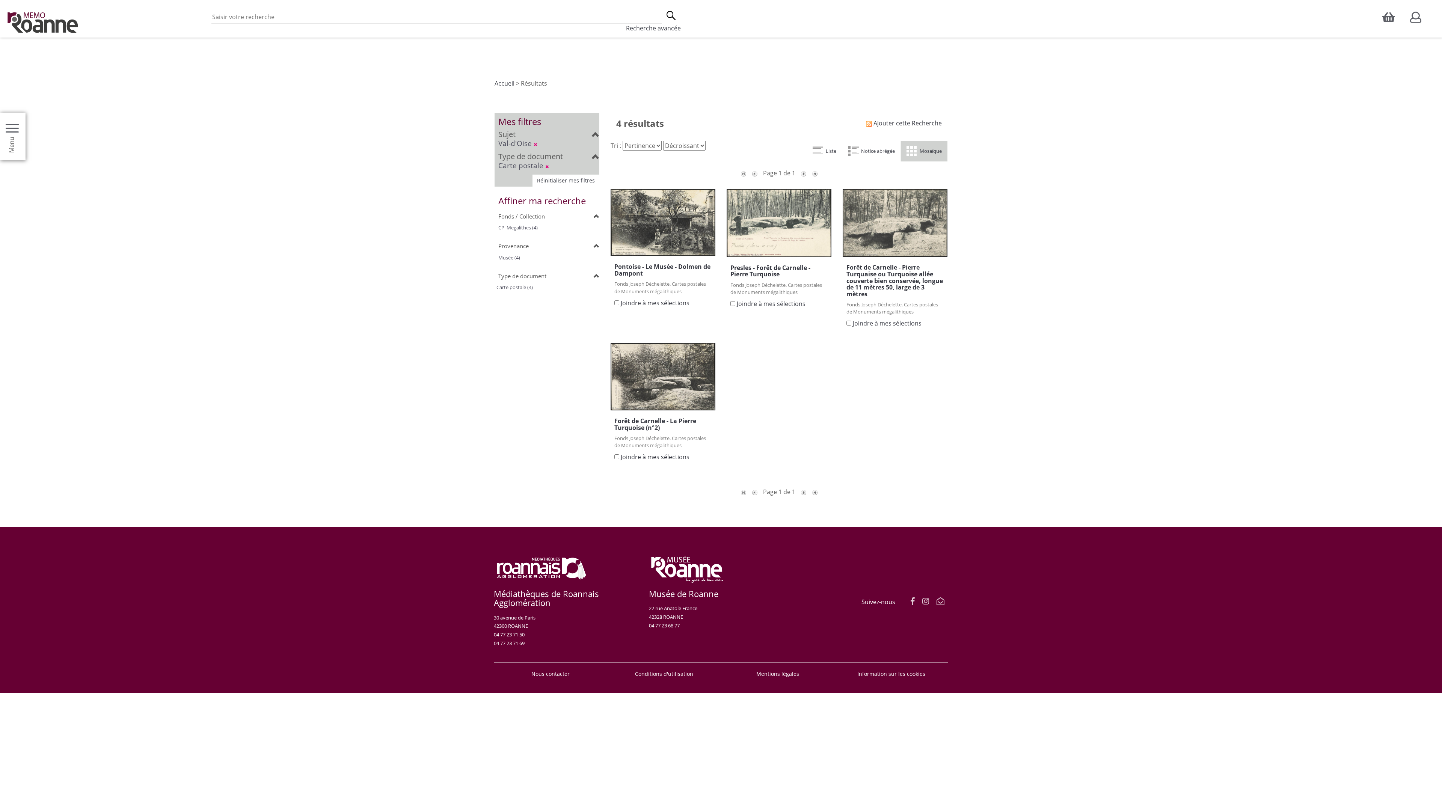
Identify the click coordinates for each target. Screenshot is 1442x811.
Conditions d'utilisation (664, 673)
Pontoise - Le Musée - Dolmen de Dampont (662, 269)
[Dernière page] (815, 173)
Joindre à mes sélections (655, 303)
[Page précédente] (755, 173)
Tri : (616, 146)
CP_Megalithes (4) (518, 227)
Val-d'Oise (516, 143)
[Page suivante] (804, 173)
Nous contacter (550, 673)
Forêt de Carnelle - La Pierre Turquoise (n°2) (655, 424)
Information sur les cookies (891, 673)
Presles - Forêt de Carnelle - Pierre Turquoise (770, 271)
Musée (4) (509, 257)
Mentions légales (777, 673)
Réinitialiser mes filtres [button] (566, 180)
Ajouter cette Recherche (907, 123)
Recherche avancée (653, 28)
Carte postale (521, 165)
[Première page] (744, 173)
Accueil (504, 83)
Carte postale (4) (514, 287)
